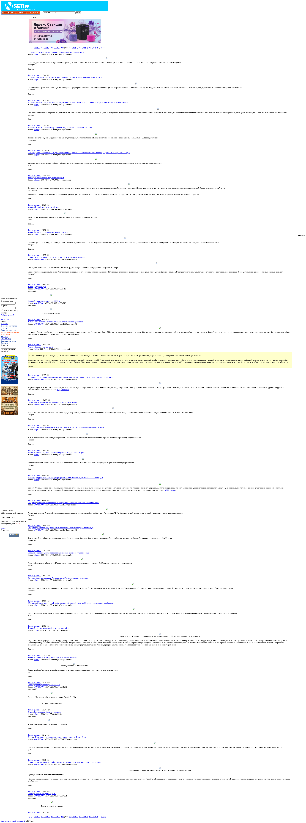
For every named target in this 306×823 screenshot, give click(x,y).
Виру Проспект (63, 390)
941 (73, 48)
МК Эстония (170, 490)
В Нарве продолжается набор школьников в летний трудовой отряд (61, 553)
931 (38, 48)
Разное (30, 257)
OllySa (36, 180)
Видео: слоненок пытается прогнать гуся (51, 232)
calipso (36, 54)
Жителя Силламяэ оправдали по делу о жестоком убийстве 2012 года (64, 128)
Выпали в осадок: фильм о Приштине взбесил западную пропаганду (65, 528)
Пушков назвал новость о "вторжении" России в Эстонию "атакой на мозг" (68, 503)
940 (70, 48)
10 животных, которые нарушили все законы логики (55, 657)
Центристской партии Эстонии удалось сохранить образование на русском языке (69, 77)
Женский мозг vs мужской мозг (47, 207)
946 (90, 48)
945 (86, 48)
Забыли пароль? (7, 315)
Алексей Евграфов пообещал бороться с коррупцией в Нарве (59, 452)
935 (52, 48)
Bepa (36, 630)
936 (55, 48)
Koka (36, 349)
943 (80, 48)
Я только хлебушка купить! (45, 794)
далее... (4, 528)
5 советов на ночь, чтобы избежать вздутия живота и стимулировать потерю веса (68, 762)
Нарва (30, 301)
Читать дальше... (34, 75)
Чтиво (30, 178)
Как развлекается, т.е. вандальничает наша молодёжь (55, 402)
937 (58, 48)
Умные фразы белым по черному (47, 712)
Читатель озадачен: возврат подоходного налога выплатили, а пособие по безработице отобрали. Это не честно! (82, 102)
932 (42, 48)
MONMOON (39, 259)
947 (93, 48)
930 (35, 48)
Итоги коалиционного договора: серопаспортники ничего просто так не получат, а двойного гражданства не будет (83, 153)
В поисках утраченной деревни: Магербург (51, 628)
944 (83, 48)
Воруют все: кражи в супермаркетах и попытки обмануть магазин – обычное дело (69, 478)
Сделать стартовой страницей (13, 821)
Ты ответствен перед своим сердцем (49, 178)
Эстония (31, 52)
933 (45, 48)
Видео (30, 737)
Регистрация (6, 319)
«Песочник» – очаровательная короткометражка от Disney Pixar (60, 737)
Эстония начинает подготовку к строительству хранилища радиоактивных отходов (70, 427)
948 (96, 48)
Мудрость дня (40, 287)
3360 (102, 48)
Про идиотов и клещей (44, 347)
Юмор (30, 207)
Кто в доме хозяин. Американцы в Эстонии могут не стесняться (62, 578)
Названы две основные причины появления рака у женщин (59, 322)
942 (76, 48)
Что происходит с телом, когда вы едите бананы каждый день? (60, 257)
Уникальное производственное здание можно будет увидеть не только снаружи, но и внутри (75, 377)
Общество (32, 377)
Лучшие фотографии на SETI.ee (47, 301)
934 (48, 48)
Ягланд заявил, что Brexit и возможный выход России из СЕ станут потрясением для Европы (75, 603)
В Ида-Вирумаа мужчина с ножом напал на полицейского (60, 52)
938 (62, 48)
